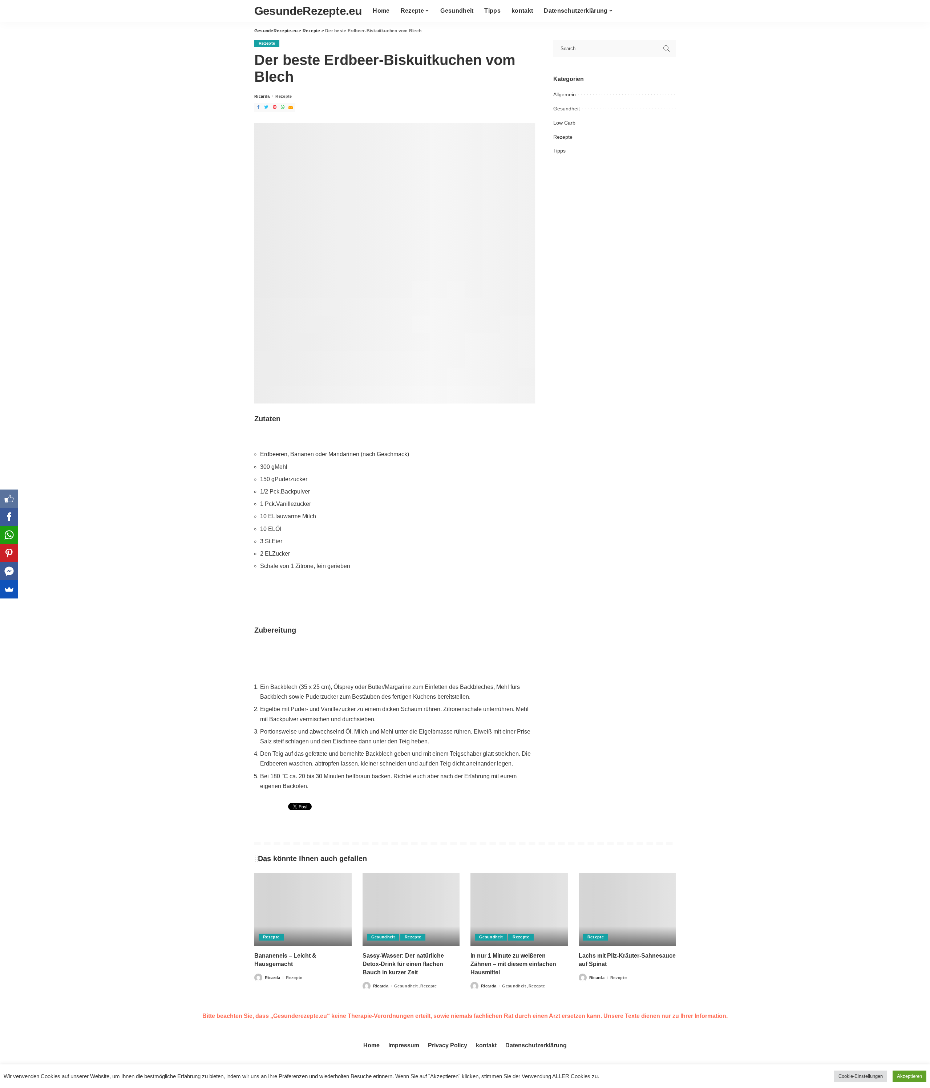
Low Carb (564, 123)
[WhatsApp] (9, 535)
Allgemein (564, 94)
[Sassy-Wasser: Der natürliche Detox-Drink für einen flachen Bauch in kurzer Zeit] (411, 909)
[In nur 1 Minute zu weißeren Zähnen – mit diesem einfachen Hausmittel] (519, 909)
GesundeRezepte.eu (308, 10)
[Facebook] (9, 517)
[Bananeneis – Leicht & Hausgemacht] (303, 909)
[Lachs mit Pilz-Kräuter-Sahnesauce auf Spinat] (627, 909)
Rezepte (267, 43)
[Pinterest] (9, 553)
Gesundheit (566, 108)
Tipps (559, 151)
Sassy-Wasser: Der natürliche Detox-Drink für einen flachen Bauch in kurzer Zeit (403, 964)
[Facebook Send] (9, 571)
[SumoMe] (9, 589)
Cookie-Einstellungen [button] (860, 1076)
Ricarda (262, 96)
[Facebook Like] (9, 499)
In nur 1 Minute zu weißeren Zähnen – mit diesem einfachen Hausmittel (513, 964)
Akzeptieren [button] (909, 1076)
